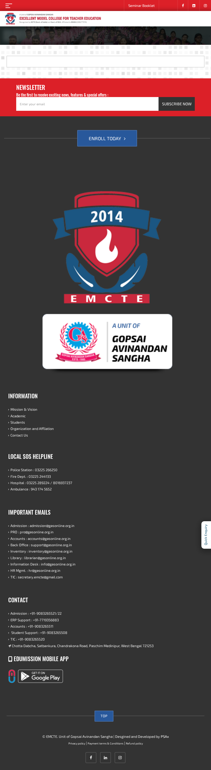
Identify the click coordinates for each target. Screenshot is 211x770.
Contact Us (19, 435)
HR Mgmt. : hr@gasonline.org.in (35, 570)
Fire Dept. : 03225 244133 (30, 476)
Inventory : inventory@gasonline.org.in (41, 551)
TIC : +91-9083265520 (27, 639)
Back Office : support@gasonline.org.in (41, 545)
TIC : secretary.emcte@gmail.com (36, 577)
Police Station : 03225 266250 (33, 470)
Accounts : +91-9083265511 (31, 626)
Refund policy (134, 743)
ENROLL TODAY (105, 138)
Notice (168, 5)
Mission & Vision (23, 409)
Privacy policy (76, 743)
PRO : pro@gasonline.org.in (32, 532)
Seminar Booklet (141, 5)
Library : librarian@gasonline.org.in (38, 558)
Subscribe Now (176, 103)
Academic (18, 416)
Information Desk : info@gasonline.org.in (43, 564)
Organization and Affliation (32, 428)
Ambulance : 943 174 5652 (31, 489)
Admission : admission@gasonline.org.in (42, 525)
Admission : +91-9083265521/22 (36, 613)
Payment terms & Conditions (105, 743)
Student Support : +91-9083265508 (38, 632)
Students (17, 422)
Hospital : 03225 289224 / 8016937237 (41, 483)
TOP (104, 716)
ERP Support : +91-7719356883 (34, 620)
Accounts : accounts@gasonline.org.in (40, 538)
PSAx (165, 736)
